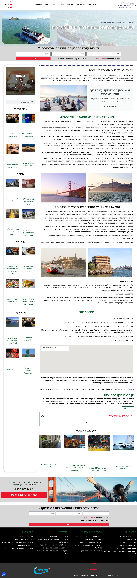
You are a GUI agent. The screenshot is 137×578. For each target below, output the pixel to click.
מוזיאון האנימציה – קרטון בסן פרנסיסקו (89, 536)
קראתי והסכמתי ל (107, 59)
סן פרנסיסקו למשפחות (96, 389)
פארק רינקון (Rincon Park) (24, 539)
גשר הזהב (113, 389)
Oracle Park (131, 539)
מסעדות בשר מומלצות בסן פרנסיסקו (28, 268)
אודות (95, 564)
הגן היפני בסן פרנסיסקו (25, 536)
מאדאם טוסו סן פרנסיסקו (93, 539)
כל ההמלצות (127, 408)
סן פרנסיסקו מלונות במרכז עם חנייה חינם (28, 201)
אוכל (53, 5)
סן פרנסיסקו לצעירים (81, 389)
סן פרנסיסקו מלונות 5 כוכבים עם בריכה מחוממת (12, 231)
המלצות (61, 5)
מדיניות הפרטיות (101, 59)
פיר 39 (55, 389)
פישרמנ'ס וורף (48, 389)
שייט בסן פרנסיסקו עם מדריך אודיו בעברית (19, 548)
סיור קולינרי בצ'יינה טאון (128, 545)
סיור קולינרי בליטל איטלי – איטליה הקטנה (54, 545)
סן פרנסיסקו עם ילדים (66, 389)
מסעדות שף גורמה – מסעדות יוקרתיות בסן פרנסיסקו (28, 301)
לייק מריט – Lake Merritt (127, 536)
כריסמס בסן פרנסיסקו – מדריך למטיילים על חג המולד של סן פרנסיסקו (74, 467)
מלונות (88, 5)
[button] (42, 416)
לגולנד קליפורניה (12, 369)
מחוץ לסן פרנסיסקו (41, 5)
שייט (123, 22)
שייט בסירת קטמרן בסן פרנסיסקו (91, 542)
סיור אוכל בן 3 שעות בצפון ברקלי (91, 551)
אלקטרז (129, 389)
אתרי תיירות (81, 5)
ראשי (94, 5)
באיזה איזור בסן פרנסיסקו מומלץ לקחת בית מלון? (28, 232)
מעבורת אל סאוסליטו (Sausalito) (28, 370)
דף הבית (132, 22)
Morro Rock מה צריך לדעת (126, 548)
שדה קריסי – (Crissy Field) (126, 542)
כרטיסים (70, 5)
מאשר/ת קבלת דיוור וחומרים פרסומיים (71, 59)
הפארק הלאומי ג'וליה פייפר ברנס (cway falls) (12, 340)
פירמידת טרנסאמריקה (25, 545)
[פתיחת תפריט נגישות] (4, 574)
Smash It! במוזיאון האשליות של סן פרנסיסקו (28, 136)
